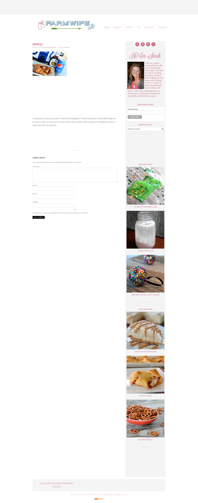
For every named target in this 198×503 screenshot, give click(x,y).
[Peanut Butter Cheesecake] (145, 330)
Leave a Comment (64, 47)
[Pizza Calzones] (145, 374)
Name (35, 185)
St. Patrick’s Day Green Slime (145, 207)
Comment (36, 166)
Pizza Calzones (145, 396)
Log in (125, 494)
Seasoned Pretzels (145, 439)
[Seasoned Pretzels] (145, 418)
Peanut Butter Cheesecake (145, 351)
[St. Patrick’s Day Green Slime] (145, 186)
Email (35, 194)
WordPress (118, 494)
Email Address (133, 109)
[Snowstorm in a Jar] (145, 230)
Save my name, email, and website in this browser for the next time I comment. (60, 213)
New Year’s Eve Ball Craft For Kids (145, 295)
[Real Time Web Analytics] (99, 501)
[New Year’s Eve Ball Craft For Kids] (145, 274)
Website (35, 202)
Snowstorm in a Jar (145, 251)
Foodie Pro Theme (90, 494)
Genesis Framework (106, 494)
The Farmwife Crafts (66, 27)
